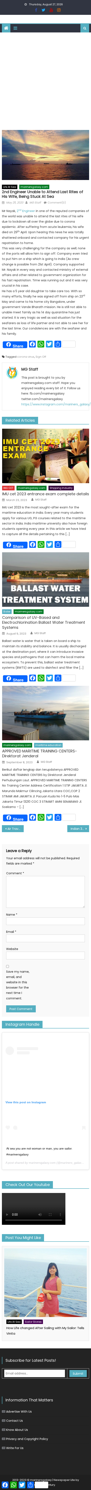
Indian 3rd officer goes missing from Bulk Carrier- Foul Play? (80, 829)
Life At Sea (9, 187)
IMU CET (8, 488)
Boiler (6, 611)
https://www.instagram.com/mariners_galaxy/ (56, 404)
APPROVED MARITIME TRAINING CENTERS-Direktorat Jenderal (39, 754)
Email (11, 932)
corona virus (25, 357)
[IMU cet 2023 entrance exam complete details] (45, 456)
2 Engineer (26, 211)
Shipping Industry (61, 488)
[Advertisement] (45, 80)
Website (12, 949)
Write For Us (14, 1448)
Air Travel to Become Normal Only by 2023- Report (15, 829)
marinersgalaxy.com (34, 187)
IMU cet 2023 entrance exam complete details (45, 493)
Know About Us (17, 1430)
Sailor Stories (33, 1322)
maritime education (48, 745)
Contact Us (14, 1421)
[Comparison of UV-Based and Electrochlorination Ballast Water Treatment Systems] (45, 579)
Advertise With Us (19, 1411)
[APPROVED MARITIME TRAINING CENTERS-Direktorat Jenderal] (45, 713)
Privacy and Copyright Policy (27, 1439)
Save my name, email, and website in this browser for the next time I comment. (17, 985)
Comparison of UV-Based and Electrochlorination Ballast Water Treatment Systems (43, 622)
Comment (15, 873)
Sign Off (41, 357)
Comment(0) (57, 203)
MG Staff (35, 203)
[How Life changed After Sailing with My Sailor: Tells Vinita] (45, 1282)
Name (11, 914)
